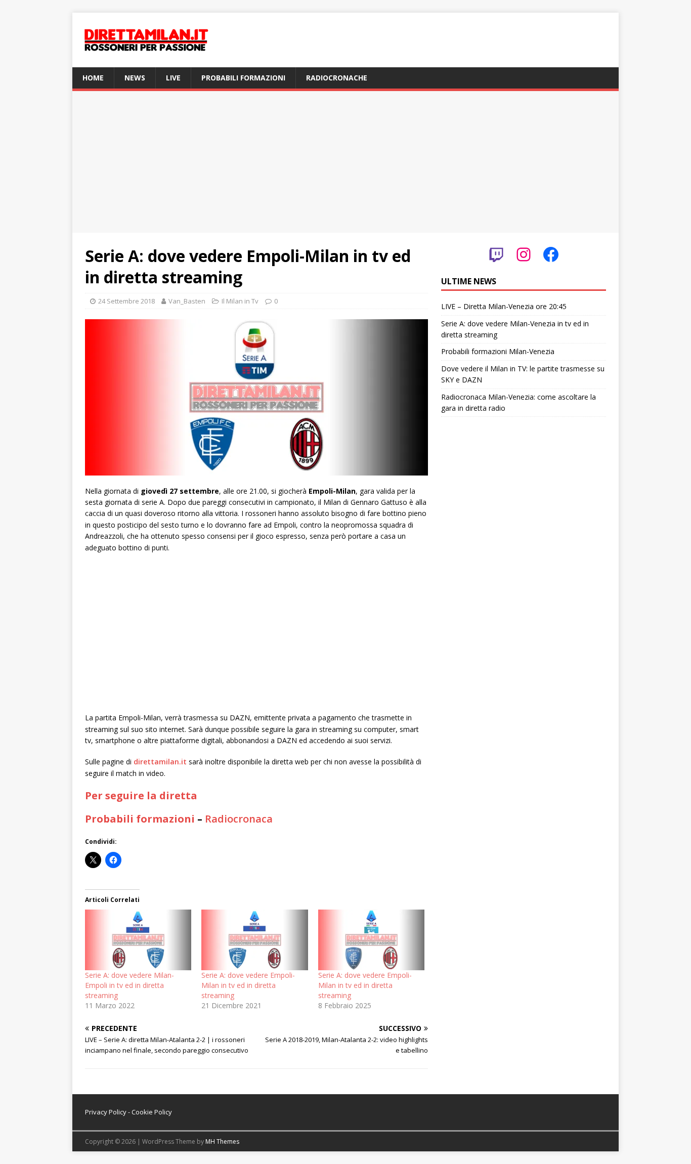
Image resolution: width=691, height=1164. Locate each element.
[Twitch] (496, 254)
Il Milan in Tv (240, 301)
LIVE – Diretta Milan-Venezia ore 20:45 (504, 306)
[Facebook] (551, 254)
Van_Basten (186, 301)
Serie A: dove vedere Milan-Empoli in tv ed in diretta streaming (129, 985)
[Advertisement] (345, 162)
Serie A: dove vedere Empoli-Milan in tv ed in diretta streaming (248, 985)
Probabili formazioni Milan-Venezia (497, 351)
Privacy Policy (105, 1111)
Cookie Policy (152, 1111)
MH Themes (222, 1141)
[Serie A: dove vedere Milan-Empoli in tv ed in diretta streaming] (138, 940)
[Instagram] (523, 254)
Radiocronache (336, 77)
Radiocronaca (239, 819)
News (134, 77)
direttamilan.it (160, 761)
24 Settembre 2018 (126, 301)
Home (93, 77)
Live (173, 77)
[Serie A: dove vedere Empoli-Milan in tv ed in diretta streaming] (254, 940)
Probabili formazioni (243, 77)
